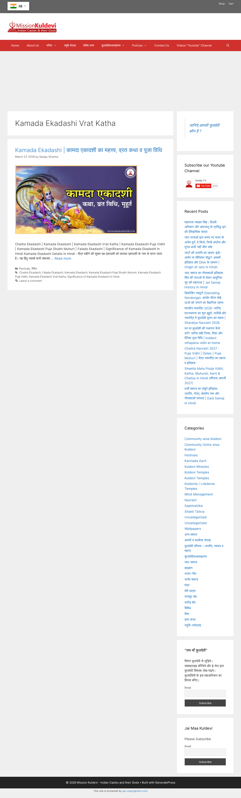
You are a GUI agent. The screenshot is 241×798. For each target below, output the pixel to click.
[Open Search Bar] (227, 45)
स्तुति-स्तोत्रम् (193, 625)
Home (15, 45)
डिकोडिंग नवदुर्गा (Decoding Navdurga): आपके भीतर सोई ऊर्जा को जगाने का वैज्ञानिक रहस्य (204, 297)
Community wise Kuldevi (203, 439)
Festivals (24, 268)
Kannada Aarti (195, 461)
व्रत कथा (190, 619)
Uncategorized (196, 517)
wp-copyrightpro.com (135, 791)
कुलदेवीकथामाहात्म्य (110, 45)
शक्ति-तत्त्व (88, 45)
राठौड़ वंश (190, 602)
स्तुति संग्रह (70, 45)
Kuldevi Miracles (197, 467)
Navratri (191, 500)
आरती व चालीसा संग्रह (198, 540)
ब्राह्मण (188, 568)
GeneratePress (165, 782)
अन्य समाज (191, 534)
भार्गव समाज (191, 579)
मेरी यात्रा (190, 591)
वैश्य (187, 614)
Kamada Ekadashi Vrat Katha (47, 276)
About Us (33, 45)
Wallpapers (193, 529)
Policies (137, 45)
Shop (222, 3)
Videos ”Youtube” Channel (194, 45)
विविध (34, 268)
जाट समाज (191, 562)
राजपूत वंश (191, 596)
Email (188, 687)
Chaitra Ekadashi (30, 272)
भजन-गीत (190, 573)
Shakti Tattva (194, 511)
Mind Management (199, 494)
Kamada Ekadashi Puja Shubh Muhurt (113, 272)
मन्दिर (49, 45)
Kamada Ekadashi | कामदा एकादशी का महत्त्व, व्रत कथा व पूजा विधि (88, 150)
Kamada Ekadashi (76, 272)
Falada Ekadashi (52, 272)
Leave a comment (30, 280)
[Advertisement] (120, 79)
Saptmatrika (194, 506)
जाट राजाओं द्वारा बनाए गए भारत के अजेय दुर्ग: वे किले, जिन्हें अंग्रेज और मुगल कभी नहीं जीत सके (205, 242)
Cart (231, 3)
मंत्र (187, 585)
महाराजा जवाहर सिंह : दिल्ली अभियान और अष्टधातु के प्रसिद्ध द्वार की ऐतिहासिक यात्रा (205, 227)
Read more (63, 258)
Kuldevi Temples (197, 472)
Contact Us (161, 45)
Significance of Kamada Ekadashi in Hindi (93, 276)
